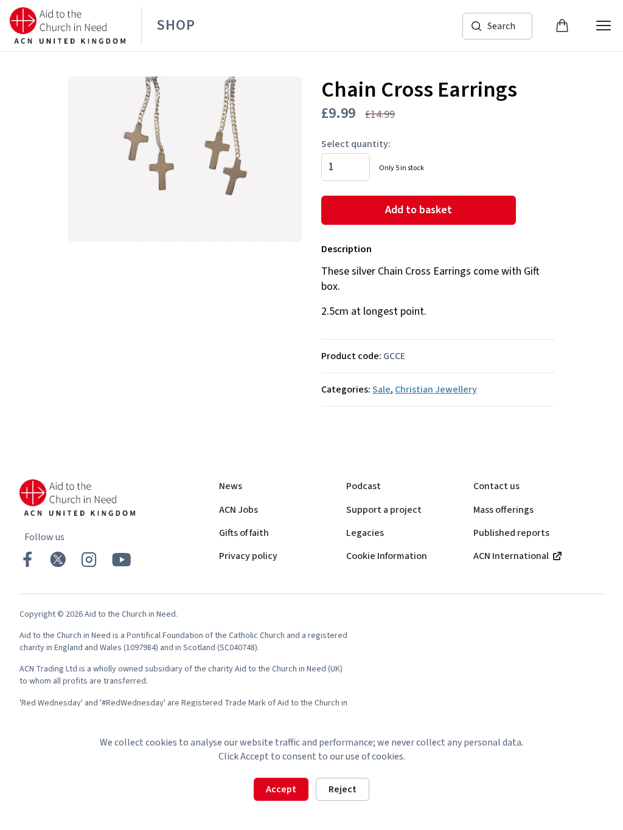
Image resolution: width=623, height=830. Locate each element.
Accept (281, 789)
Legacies (365, 533)
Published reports (511, 533)
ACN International (511, 556)
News (230, 486)
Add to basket (418, 210)
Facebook (27, 559)
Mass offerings (503, 509)
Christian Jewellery (436, 389)
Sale (381, 389)
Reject (343, 789)
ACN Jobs (238, 509)
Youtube (121, 559)
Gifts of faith (244, 533)
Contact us (496, 486)
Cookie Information (386, 556)
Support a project (384, 509)
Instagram (88, 559)
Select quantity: (356, 144)
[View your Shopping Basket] (562, 25)
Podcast (363, 486)
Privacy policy (248, 556)
